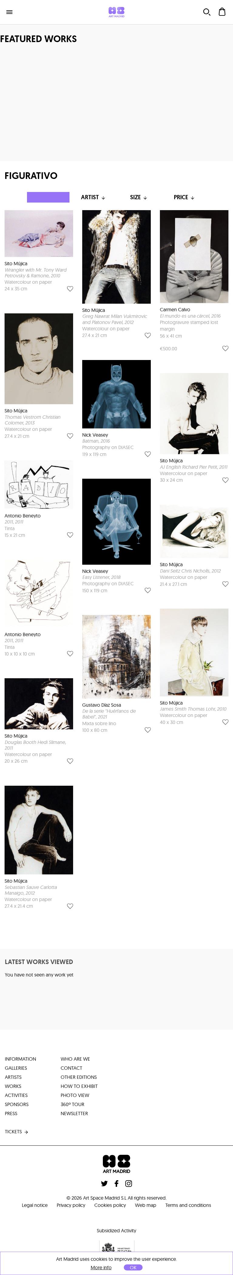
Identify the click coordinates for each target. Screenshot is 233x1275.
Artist (90, 197)
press (11, 1113)
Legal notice (35, 1205)
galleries (16, 1068)
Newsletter (74, 1113)
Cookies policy (110, 1205)
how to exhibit (79, 1086)
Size (135, 197)
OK (133, 1267)
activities (16, 1095)
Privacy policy (71, 1205)
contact (71, 1068)
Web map (145, 1205)
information (20, 1059)
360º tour (72, 1104)
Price (181, 197)
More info (101, 1267)
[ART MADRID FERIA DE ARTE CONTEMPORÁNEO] (116, 12)
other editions (79, 1077)
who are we (75, 1059)
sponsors (17, 1104)
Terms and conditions (188, 1205)
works (13, 1086)
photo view (75, 1095)
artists (13, 1077)
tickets (13, 1131)
